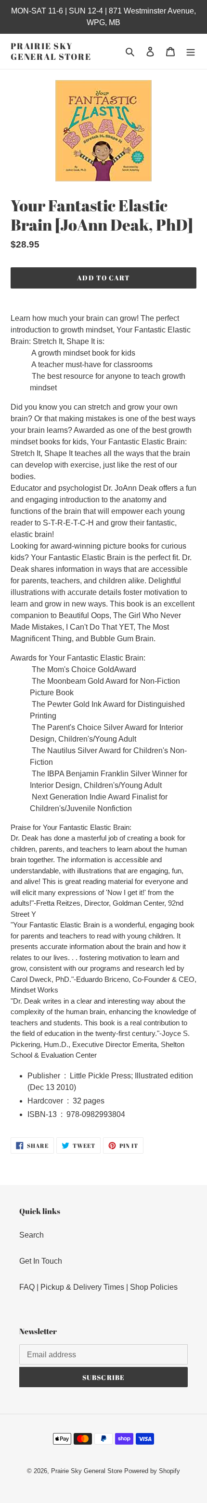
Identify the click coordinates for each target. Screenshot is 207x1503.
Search (31, 1235)
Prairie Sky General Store (51, 51)
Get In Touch (40, 1261)
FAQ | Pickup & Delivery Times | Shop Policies (98, 1287)
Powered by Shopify (152, 1471)
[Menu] (191, 51)
